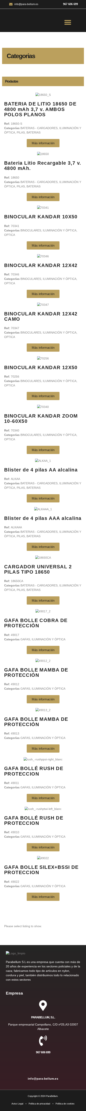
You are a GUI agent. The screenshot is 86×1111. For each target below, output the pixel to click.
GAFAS (25, 639)
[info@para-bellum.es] (43, 1067)
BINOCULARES (30, 230)
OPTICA (9, 234)
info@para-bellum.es (43, 1078)
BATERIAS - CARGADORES (39, 128)
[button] (67, 22)
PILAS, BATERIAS (28, 132)
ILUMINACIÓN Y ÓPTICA (59, 230)
